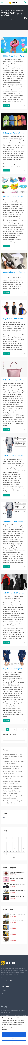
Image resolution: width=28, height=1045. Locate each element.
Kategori (5, 817)
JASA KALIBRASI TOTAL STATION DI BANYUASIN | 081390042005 (17, 932)
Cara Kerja (3, 990)
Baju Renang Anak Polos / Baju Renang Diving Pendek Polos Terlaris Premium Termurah (14, 319)
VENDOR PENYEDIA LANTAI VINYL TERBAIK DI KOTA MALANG (17, 938)
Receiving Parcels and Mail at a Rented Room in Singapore (12, 767)
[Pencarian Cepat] (25, 17)
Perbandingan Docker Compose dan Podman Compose (12, 792)
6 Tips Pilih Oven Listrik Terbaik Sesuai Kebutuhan (12, 772)
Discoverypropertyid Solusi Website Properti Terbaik (11, 782)
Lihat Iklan (3, 998)
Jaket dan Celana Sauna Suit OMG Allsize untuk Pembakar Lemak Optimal (14, 456)
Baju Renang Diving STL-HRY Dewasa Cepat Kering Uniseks (14, 669)
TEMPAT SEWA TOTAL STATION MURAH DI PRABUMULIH (17, 914)
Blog (2, 996)
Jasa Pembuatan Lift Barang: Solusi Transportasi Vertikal (13, 762)
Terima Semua (14, 1034)
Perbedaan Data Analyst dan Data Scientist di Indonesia (13, 797)
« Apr (13, 857)
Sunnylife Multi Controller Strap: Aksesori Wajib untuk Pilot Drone (17, 890)
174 (22, 729)
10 (4, 845)
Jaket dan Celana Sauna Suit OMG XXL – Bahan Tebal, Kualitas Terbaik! (14, 521)
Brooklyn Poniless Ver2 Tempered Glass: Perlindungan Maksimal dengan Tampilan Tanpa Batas (17, 896)
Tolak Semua (14, 1042)
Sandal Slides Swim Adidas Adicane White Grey (14, 272)
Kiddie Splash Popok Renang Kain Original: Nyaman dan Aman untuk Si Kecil (14, 56)
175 (25, 729)
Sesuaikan (14, 1038)
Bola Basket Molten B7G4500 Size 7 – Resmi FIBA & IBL (17, 872)
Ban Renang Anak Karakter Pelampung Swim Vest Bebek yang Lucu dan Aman (14, 196)
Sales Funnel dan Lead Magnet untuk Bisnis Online (12, 802)
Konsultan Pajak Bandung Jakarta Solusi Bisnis (13, 777)
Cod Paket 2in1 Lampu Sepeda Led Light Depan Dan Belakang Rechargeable (17, 884)
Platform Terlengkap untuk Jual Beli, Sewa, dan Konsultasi (12, 787)
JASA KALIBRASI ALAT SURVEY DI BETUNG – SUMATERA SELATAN (17, 926)
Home (2, 17)
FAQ (2, 993)
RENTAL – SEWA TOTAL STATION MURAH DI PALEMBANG (17, 920)
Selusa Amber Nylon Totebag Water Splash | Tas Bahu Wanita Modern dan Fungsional (14, 380)
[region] (14, 1030)
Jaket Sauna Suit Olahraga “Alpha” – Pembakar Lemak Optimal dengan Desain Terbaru (14, 593)
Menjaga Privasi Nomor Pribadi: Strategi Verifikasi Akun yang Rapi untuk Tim (13, 756)
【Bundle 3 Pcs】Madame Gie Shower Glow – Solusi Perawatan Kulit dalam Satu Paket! (17, 878)
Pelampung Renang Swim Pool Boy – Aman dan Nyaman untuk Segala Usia (14, 133)
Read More (6, 105)
